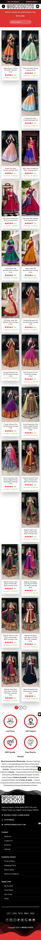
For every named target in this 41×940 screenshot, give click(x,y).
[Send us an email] (22, 920)
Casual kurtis (24, 783)
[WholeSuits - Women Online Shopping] (20, 6)
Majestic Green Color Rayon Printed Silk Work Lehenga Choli (10, 583)
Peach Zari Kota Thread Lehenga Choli (10, 169)
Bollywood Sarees (23, 764)
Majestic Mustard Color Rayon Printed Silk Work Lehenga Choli (30, 479)
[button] (3, 6)
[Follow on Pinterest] (30, 920)
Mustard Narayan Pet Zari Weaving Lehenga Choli (30, 322)
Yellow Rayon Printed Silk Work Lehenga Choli (10, 70)
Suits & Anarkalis (23, 769)
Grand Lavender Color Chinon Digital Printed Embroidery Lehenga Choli (10, 480)
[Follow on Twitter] (18, 920)
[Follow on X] (15, 920)
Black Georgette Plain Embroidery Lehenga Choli (30, 691)
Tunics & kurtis (29, 767)
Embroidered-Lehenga (12, 785)
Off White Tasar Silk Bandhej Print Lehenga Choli (10, 322)
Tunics (36, 780)
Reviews (7, 845)
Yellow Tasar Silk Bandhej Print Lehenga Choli (30, 270)
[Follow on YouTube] (34, 920)
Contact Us (8, 841)
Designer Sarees (32, 775)
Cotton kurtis (35, 783)
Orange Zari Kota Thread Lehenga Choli (30, 119)
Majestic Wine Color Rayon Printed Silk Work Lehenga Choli (30, 531)
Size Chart (8, 894)
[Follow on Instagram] (11, 920)
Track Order (8, 890)
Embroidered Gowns (29, 785)
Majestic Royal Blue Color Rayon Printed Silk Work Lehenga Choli (30, 584)
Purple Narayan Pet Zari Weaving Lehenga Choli (10, 426)
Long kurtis (4, 783)
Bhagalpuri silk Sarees (14, 767)
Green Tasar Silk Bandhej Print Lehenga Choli (10, 270)
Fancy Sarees (7, 777)
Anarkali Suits (33, 777)
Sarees (12, 769)
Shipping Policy (10, 865)
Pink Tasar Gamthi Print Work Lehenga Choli (10, 219)
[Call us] (26, 920)
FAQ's (6, 899)
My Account (8, 886)
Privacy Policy (9, 861)
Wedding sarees (18, 775)
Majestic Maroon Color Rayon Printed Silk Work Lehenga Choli (10, 637)
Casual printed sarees (24, 772)
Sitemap (20, 756)
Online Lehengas (8, 764)
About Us (7, 836)
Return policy (9, 870)
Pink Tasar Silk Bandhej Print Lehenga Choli (30, 219)
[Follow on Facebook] (7, 920)
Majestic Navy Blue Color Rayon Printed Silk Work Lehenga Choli (10, 692)
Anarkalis (5, 780)
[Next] (24, 707)
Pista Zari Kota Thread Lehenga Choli (30, 69)
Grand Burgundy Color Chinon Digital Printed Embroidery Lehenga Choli (30, 427)
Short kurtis (14, 783)
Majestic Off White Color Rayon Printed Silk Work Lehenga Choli (30, 638)
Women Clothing (33, 761)
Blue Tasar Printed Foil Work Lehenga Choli (30, 169)
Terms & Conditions (11, 874)
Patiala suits (14, 780)
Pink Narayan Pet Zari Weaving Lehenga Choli (30, 374)
